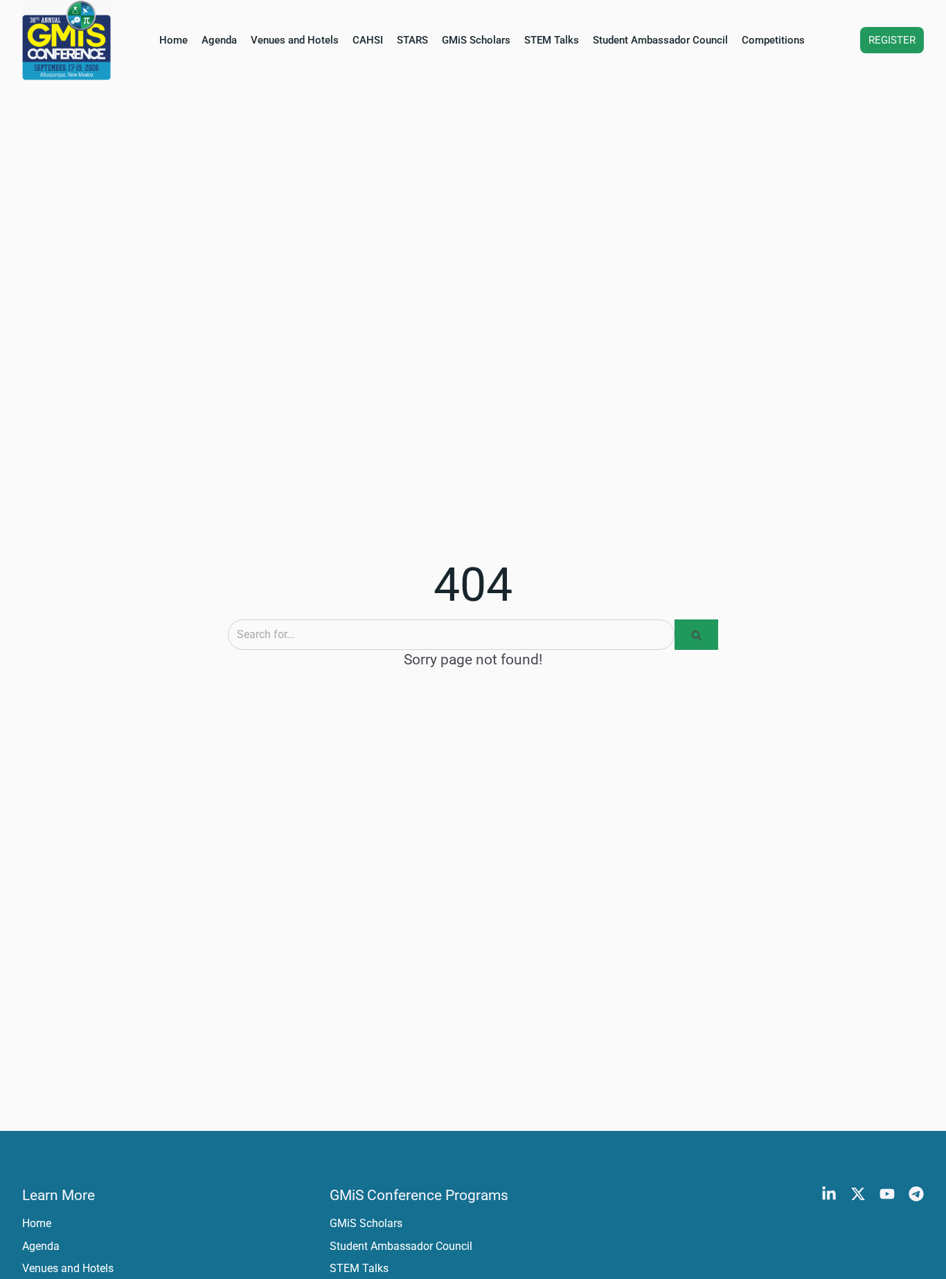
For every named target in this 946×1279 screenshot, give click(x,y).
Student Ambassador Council (660, 40)
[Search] (696, 634)
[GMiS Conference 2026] (66, 40)
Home (173, 40)
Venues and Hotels (295, 40)
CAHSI (367, 40)
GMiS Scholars (476, 40)
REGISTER (892, 40)
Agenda (219, 40)
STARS (412, 40)
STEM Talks (551, 40)
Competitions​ (773, 40)
